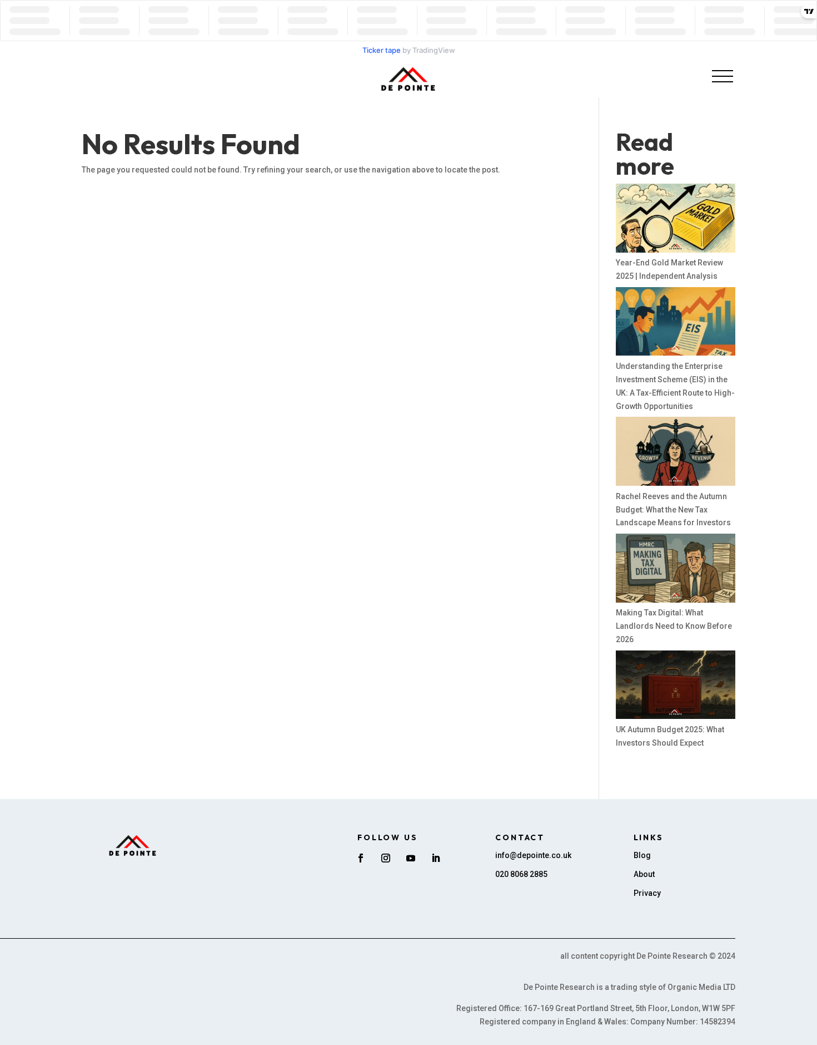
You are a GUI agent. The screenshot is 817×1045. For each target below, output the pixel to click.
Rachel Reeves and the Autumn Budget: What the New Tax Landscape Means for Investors (673, 510)
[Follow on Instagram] (386, 858)
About (644, 874)
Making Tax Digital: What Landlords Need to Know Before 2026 (674, 626)
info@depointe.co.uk (533, 855)
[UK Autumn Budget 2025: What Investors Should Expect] (675, 686)
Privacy (647, 893)
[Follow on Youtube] (411, 858)
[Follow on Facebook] (361, 858)
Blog (642, 855)
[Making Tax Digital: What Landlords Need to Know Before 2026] (675, 570)
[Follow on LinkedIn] (436, 858)
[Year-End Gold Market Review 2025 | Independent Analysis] (675, 220)
